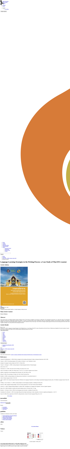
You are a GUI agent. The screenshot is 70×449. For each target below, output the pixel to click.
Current (4, 243)
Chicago (4, 336)
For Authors (5, 407)
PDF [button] (1, 306)
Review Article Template (7, 419)
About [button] (4, 247)
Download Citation (4, 343)
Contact (6, 251)
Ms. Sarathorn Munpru (35, 426)
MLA (4, 339)
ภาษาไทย (7, 9)
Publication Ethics (6, 245)
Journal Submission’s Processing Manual (10, 415)
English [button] (4, 8)
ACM (4, 332)
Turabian (4, 340)
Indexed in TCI (3, 402)
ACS (3, 333)
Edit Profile (5, 409)
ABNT (4, 335)
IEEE (4, 338)
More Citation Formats (4, 330)
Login (4, 6)
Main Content (5, 2)
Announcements (5, 246)
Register (4, 5)
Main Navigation (5, 1)
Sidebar (4, 3)
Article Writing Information (7, 416)
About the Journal (8, 248)
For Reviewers (5, 408)
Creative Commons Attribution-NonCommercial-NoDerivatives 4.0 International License (26, 354)
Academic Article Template (7, 418)
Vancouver (4, 341)
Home (4, 242)
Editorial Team (7, 250)
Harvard (4, 337)
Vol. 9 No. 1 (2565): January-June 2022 (9, 258)
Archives (4, 244)
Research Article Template (7, 417)
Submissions (7, 249)
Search (2, 254)
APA (3, 334)
